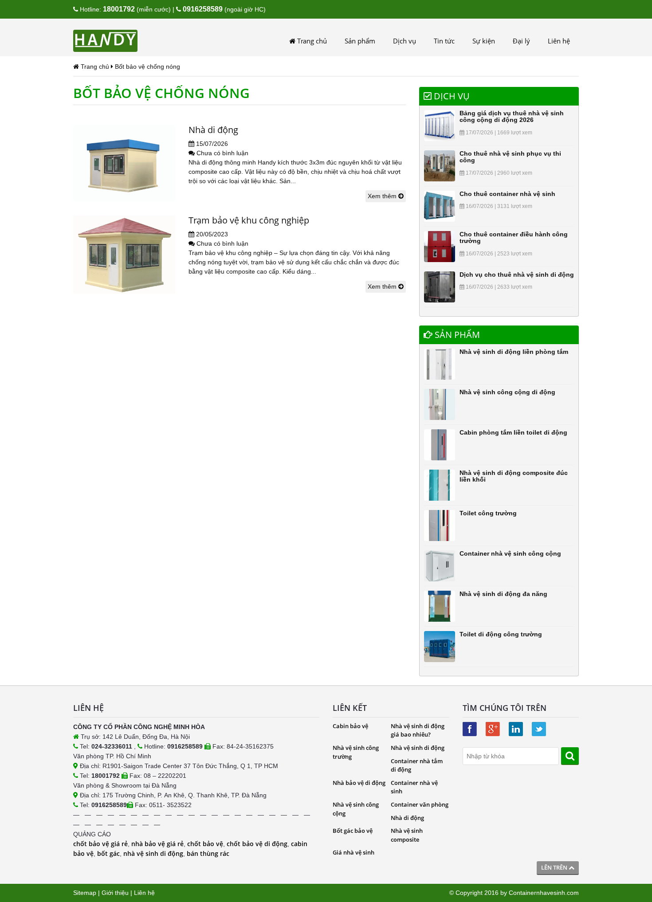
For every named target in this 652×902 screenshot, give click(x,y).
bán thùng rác (208, 853)
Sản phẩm (360, 40)
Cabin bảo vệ (350, 726)
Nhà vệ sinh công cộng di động (507, 392)
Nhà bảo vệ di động (359, 783)
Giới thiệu (115, 892)
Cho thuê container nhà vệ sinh (507, 193)
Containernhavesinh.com (544, 892)
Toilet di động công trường (501, 634)
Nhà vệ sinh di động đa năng (503, 593)
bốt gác (108, 853)
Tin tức (444, 40)
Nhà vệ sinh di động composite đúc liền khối (514, 476)
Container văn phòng (419, 804)
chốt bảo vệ (205, 843)
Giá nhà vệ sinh (353, 852)
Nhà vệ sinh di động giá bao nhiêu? (417, 730)
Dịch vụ (404, 40)
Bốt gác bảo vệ (353, 831)
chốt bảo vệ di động (257, 843)
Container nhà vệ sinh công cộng (510, 553)
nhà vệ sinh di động (153, 853)
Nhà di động (213, 130)
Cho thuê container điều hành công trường (514, 237)
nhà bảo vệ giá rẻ (157, 843)
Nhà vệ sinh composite (407, 835)
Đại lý (521, 40)
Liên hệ (559, 40)
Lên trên (555, 867)
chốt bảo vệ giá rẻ (100, 843)
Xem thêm (383, 196)
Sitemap (84, 892)
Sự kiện (483, 40)
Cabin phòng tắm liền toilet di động (513, 432)
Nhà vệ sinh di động (417, 748)
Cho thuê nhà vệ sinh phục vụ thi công (510, 157)
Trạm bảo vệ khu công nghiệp (249, 220)
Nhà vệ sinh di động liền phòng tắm (514, 351)
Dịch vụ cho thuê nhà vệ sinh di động (517, 274)
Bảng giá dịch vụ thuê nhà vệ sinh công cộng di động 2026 (512, 116)
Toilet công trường (488, 513)
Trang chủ (311, 40)
